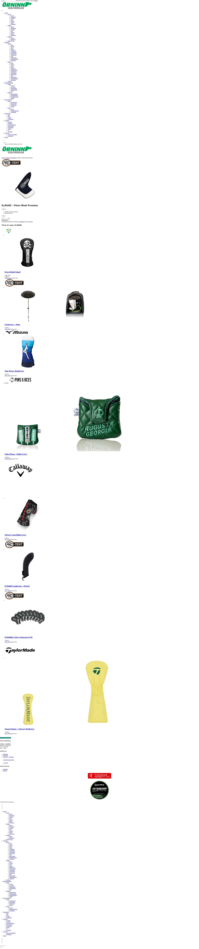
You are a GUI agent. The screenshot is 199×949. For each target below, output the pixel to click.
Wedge (11, 820)
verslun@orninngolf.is (8, 760)
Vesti (10, 846)
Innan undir (12, 856)
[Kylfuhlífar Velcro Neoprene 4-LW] (28, 634)
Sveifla (8, 916)
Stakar (10, 836)
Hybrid (11, 817)
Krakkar (8, 835)
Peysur (11, 845)
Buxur (10, 847)
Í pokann (8, 922)
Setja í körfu (5, 220)
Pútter (10, 821)
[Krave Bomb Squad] (28, 268)
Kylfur (4, 811)
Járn (10, 818)
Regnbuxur (12, 853)
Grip (7, 913)
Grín (10, 889)
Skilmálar (5, 769)
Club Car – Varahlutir (8, 757)
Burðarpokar (12, 901)
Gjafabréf (8, 930)
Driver (11, 814)
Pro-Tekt (30, 221)
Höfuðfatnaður (13, 857)
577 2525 (5, 763)
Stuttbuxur (11, 849)
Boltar (7, 882)
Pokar (7, 899)
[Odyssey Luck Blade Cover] (28, 531)
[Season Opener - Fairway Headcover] (75, 725)
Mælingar (5, 754)
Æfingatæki (6, 912)
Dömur (8, 824)
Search (35, 0)
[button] (8, 329)
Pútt (7, 915)
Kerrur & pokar (7, 898)
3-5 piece (11, 885)
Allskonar (11, 859)
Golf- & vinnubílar (10, 933)
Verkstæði (5, 755)
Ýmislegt (8, 158)
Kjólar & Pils (12, 868)
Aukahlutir (12, 910)
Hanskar (8, 891)
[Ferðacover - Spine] (51, 321)
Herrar (7, 813)
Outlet (4, 936)
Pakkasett (11, 822)
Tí (6, 929)
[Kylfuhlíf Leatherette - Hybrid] (28, 582)
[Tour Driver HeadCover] (28, 367)
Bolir (10, 843)
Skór (10, 854)
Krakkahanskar (13, 895)
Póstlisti (5, 770)
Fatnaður (5, 840)
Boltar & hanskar (7, 881)
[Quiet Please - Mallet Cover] (75, 450)
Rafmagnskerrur (13, 909)
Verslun (3, 158)
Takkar (8, 927)
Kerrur (7, 906)
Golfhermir (9, 917)
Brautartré (11, 815)
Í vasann (8, 920)
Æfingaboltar (12, 888)
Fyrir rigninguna (10, 923)
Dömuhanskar (12, 894)
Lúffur (11, 896)
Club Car (5, 931)
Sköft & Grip (9, 839)
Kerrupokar (12, 902)
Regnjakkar (12, 852)
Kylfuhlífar (13, 158)
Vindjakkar (12, 850)
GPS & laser (9, 924)
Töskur (11, 905)
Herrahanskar (12, 892)
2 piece (11, 884)
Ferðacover (12, 903)
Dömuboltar (12, 887)
